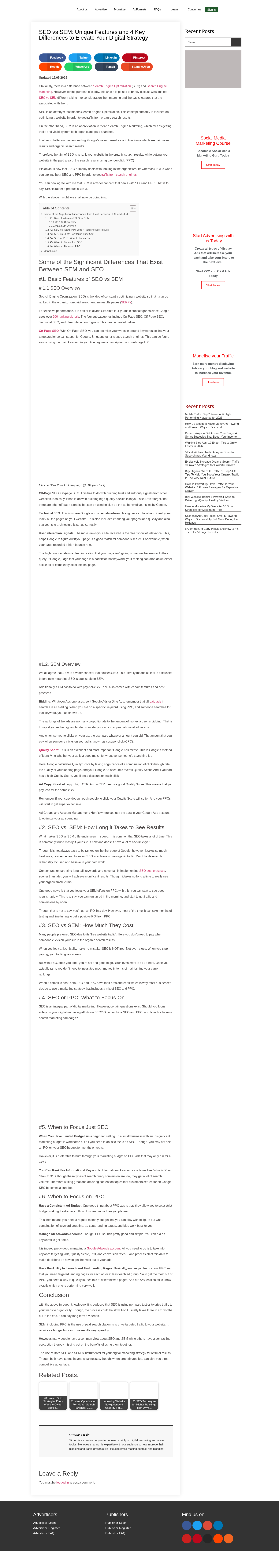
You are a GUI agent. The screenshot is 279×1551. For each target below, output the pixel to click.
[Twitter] (197, 1525)
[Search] (236, 42)
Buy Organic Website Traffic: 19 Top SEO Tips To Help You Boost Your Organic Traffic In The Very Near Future (212, 474)
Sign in (211, 9)
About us (82, 9)
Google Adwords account (104, 1248)
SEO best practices (152, 870)
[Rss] (228, 1538)
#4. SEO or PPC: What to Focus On (70, 238)
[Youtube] (187, 1538)
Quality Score (48, 750)
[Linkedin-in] (218, 1525)
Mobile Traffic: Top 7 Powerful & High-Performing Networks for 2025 (208, 416)
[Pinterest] (197, 1538)
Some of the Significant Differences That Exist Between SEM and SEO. (86, 213)
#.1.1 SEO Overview (65, 222)
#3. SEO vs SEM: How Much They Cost (72, 234)
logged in (62, 1482)
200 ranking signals (66, 316)
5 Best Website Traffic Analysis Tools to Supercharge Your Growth (209, 453)
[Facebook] (187, 1525)
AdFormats (140, 9)
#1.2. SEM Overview (65, 226)
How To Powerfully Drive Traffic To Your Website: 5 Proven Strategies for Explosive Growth (211, 487)
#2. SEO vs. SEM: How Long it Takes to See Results (80, 229)
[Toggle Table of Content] (131, 208)
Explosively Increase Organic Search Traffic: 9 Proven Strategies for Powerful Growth (212, 463)
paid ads (155, 701)
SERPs (126, 302)
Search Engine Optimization (112, 86)
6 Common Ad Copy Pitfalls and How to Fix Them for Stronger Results (212, 530)
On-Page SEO (49, 330)
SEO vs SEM (48, 97)
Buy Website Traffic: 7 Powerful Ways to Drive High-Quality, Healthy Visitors (210, 498)
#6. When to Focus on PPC (65, 246)
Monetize (119, 9)
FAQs (157, 9)
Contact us (194, 9)
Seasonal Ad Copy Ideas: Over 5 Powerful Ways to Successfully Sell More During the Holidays (211, 519)
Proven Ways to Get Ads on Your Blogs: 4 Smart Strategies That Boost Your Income (211, 435)
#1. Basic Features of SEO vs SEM (69, 218)
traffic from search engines (119, 174)
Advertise (101, 9)
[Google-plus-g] (207, 1525)
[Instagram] (207, 1538)
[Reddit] (218, 1538)
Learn (174, 9)
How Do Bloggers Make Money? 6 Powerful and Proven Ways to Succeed (212, 425)
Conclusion (51, 250)
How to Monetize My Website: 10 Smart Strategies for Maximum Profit (209, 508)
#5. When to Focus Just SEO (66, 242)
